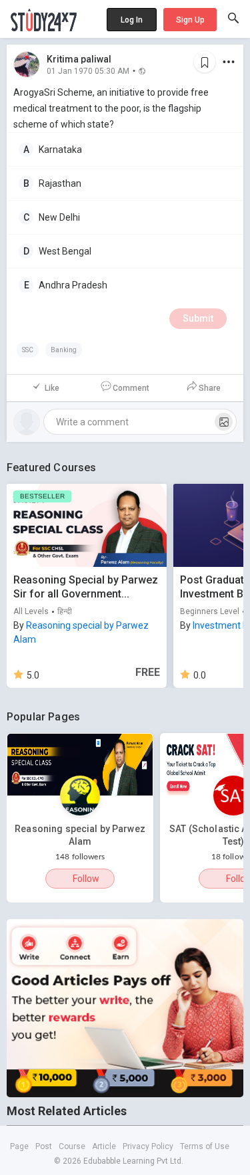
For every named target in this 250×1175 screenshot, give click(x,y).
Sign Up (190, 20)
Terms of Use (204, 1146)
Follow (86, 878)
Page (19, 1146)
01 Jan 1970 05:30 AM (88, 70)
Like (52, 388)
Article (104, 1146)
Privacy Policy (148, 1146)
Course (72, 1146)
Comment (131, 388)
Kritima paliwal (79, 59)
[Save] (204, 61)
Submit (198, 318)
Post (43, 1146)
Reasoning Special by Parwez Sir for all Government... (85, 587)
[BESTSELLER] (87, 525)
